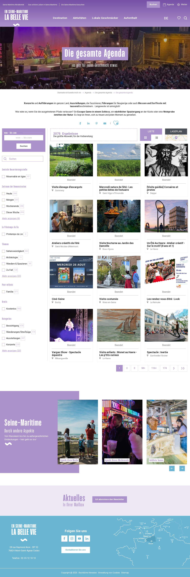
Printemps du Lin (16, 234)
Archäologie (14, 257)
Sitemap (125, 573)
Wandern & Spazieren (18, 263)
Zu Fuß (11, 270)
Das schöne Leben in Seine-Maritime (42, 5)
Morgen (12, 200)
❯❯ (183, 368)
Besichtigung (14, 325)
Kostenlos (13, 308)
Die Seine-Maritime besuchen (72, 5)
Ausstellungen (15, 338)
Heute (11, 193)
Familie (12, 291)
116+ (154, 368)
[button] (185, 18)
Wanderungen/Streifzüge (20, 332)
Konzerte (13, 344)
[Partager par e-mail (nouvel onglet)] (104, 124)
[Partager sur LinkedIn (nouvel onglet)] (88, 124)
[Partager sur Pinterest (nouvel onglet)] (96, 124)
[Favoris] (179, 18)
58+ (143, 368)
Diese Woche (15, 212)
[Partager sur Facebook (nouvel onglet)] (80, 124)
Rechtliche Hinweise (88, 573)
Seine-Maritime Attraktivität (13, 5)
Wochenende (14, 206)
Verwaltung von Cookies (109, 573)
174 (165, 368)
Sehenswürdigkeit (17, 251)
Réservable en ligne (17, 176)
